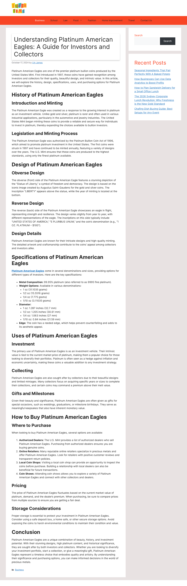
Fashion (92, 20)
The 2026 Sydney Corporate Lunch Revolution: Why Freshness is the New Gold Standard (154, 100)
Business (40, 20)
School (54, 20)
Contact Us (146, 20)
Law (65, 20)
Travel (131, 20)
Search (138, 35)
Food (75, 20)
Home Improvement (112, 20)
